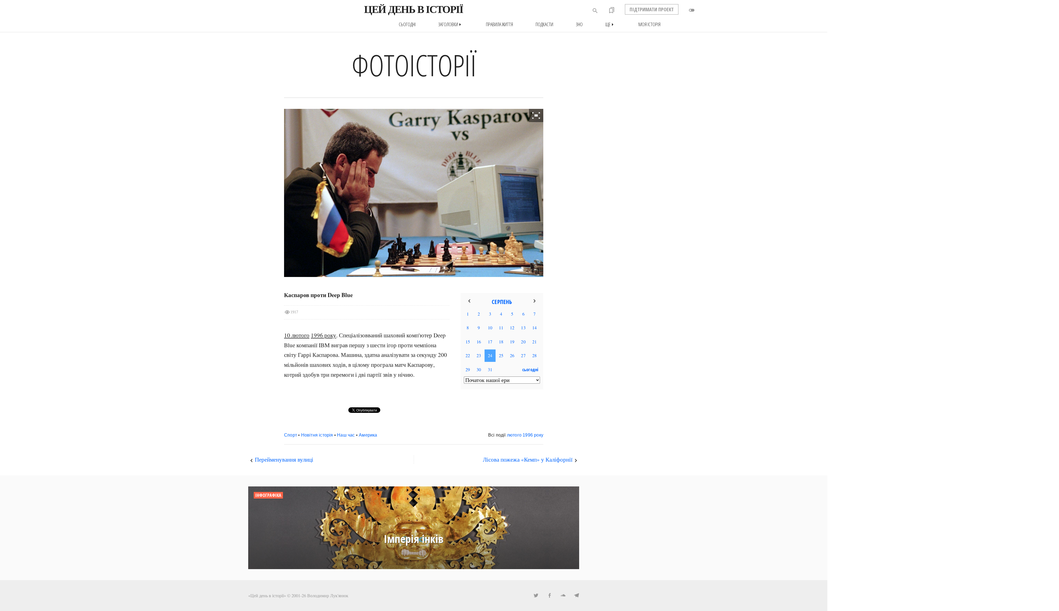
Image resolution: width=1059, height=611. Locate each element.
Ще (610, 24)
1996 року (323, 335)
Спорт (290, 435)
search (595, 10)
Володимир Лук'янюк (327, 595)
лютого (514, 435)
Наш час (346, 435)
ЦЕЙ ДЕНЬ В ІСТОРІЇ (413, 9)
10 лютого (296, 335)
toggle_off (691, 10)
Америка (368, 435)
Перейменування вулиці (284, 459)
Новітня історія (317, 435)
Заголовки (450, 24)
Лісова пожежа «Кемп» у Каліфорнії (528, 459)
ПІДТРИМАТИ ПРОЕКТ (652, 9)
